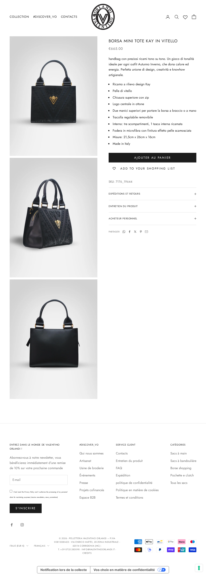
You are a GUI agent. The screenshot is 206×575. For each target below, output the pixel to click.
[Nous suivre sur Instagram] (22, 525)
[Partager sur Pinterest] (140, 231)
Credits (87, 553)
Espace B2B (87, 497)
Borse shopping (180, 468)
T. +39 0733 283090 (69, 549)
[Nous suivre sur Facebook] (12, 525)
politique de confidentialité (134, 482)
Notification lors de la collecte (63, 570)
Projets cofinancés (91, 490)
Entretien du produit (129, 460)
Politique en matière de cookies (137, 490)
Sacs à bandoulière (183, 460)
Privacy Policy (29, 492)
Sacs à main (178, 453)
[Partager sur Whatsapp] (124, 231)
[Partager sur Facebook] (129, 231)
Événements (87, 475)
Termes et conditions (129, 497)
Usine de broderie (91, 468)
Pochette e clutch (182, 475)
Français (39, 545)
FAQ (119, 468)
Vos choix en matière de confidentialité (124, 570)
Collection (19, 17)
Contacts (69, 17)
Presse (83, 482)
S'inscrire (25, 508)
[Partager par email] (146, 231)
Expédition (123, 475)
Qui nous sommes (91, 453)
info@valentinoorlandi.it (98, 549)
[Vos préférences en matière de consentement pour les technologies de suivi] (199, 568)
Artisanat (85, 460)
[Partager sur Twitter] (135, 231)
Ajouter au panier (152, 157)
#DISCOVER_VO (45, 17)
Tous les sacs (178, 482)
